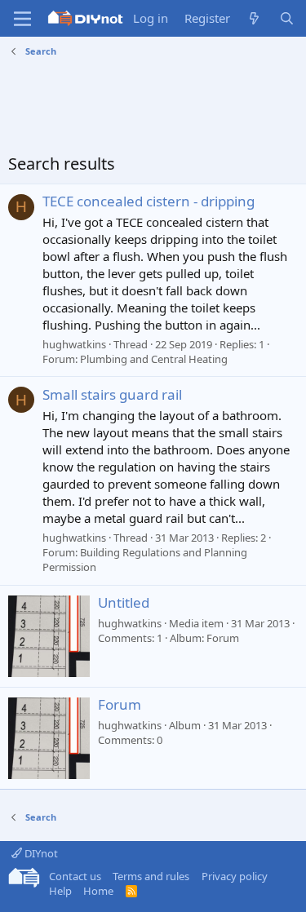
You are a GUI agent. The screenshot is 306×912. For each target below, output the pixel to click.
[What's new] (254, 18)
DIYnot (40, 853)
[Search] (287, 18)
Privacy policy (235, 876)
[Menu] (22, 18)
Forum (119, 704)
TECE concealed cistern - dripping (148, 201)
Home (98, 890)
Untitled (123, 602)
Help (60, 890)
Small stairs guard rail (112, 394)
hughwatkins (74, 344)
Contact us (75, 876)
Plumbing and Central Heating (154, 359)
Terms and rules (151, 876)
